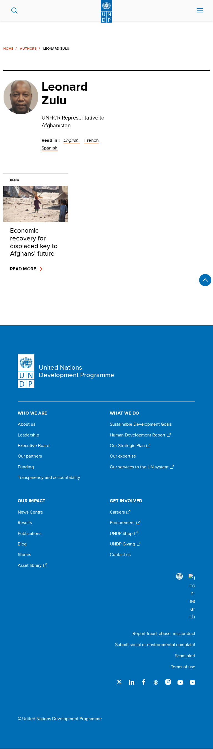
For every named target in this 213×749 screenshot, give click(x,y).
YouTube (180, 682)
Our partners (30, 456)
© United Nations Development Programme (60, 719)
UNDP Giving (123, 544)
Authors (28, 48)
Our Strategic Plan (128, 446)
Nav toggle (200, 10)
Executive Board (33, 446)
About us (26, 424)
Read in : (51, 140)
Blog (22, 544)
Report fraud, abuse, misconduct (164, 633)
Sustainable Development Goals (141, 424)
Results (25, 523)
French (91, 140)
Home (8, 48)
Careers (118, 512)
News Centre (30, 512)
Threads (156, 682)
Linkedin (131, 682)
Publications (29, 533)
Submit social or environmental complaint (155, 644)
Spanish (50, 148)
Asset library (30, 565)
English (72, 140)
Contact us (120, 555)
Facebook (143, 682)
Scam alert (185, 655)
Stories (24, 555)
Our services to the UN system (139, 467)
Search (14, 10)
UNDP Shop (122, 533)
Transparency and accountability (49, 477)
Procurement (123, 523)
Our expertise (123, 456)
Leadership (28, 435)
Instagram (168, 682)
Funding (26, 467)
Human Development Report (138, 435)
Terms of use (183, 667)
